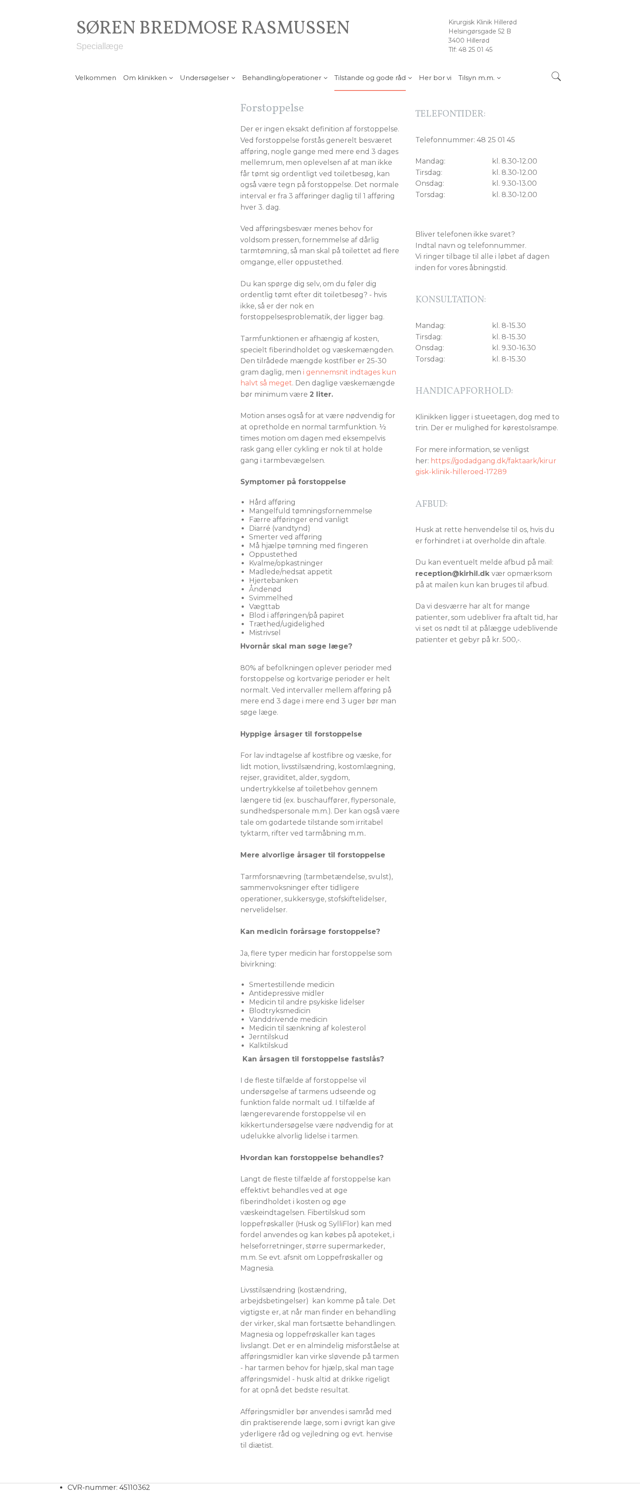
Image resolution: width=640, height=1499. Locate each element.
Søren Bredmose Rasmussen (213, 29)
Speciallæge (99, 46)
